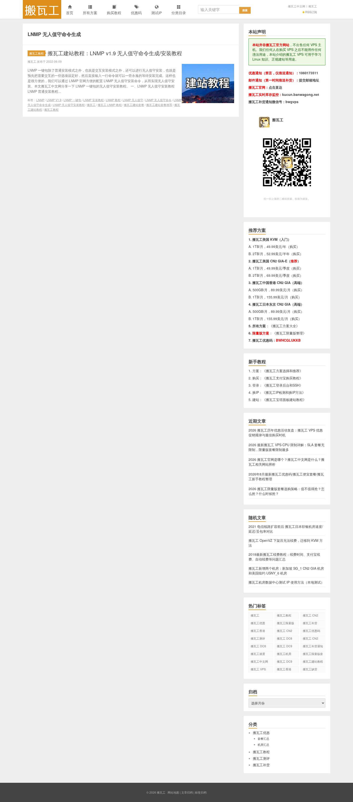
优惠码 (136, 12)
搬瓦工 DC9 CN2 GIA (284, 647)
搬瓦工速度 (258, 654)
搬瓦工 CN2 (310, 638)
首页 (69, 12)
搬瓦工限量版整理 (289, 333)
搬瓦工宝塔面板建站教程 (284, 399)
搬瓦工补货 (310, 623)
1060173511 (308, 72)
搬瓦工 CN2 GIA (310, 616)
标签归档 (201, 792)
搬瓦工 (42, 9)
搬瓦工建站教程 (313, 661)
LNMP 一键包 (72, 100)
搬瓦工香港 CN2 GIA (284, 670)
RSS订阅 (311, 12)
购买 (293, 246)
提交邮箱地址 (309, 80)
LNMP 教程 (113, 100)
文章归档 (187, 792)
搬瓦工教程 (36, 53)
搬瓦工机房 (284, 654)
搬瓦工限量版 (285, 623)
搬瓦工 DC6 (258, 646)
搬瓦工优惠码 (311, 631)
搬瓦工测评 (258, 638)
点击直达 (275, 87)
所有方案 (90, 12)
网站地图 (173, 792)
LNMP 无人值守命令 (158, 100)
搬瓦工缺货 (310, 669)
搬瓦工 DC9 (284, 661)
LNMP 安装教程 (93, 100)
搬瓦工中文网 (296, 6)
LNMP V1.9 (54, 100)
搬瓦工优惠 (258, 623)
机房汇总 (263, 744)
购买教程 (114, 12)
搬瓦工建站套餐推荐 (159, 105)
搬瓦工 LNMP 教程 (110, 105)
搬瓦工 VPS (258, 669)
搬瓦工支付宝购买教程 (282, 378)
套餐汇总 (263, 738)
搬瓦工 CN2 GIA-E (284, 631)
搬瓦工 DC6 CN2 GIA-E (284, 639)
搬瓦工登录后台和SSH (282, 385)
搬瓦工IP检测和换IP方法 (284, 392)
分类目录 (178, 12)
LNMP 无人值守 (133, 100)
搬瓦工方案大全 (284, 325)
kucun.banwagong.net (300, 94)
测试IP (156, 12)
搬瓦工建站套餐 (134, 105)
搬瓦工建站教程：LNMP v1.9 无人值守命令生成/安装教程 (115, 53)
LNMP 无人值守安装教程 (69, 105)
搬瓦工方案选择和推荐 (282, 370)
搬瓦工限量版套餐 (313, 654)
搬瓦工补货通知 (313, 646)
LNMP (40, 100)
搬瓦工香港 (258, 631)
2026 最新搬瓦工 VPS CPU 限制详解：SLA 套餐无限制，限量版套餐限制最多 (286, 447)
